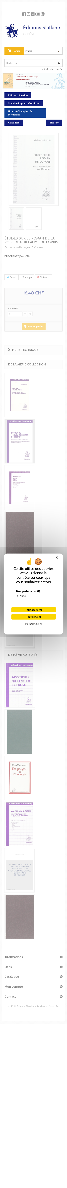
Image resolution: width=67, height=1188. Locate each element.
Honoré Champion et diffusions (20, 113)
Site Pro (54, 122)
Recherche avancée (53, 69)
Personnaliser (33, 624)
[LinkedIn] (32, 12)
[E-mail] (43, 12)
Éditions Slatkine (18, 95)
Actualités (13, 122)
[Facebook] (24, 12)
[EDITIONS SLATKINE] (33, 28)
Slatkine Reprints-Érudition (23, 103)
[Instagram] (28, 12)
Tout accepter (33, 610)
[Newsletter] (37, 12)
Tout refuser (33, 616)
